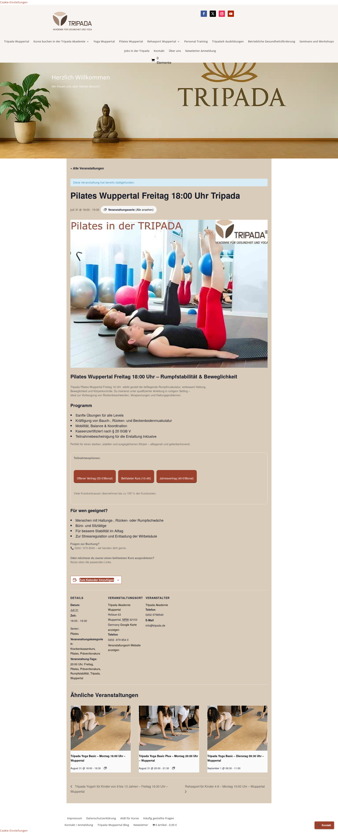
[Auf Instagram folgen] (222, 14)
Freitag (88, 664)
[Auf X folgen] (213, 14)
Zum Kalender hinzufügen (96, 580)
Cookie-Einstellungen (14, 2)
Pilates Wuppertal (131, 41)
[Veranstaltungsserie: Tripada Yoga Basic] (173, 768)
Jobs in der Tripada (136, 51)
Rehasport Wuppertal (161, 41)
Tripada (95, 673)
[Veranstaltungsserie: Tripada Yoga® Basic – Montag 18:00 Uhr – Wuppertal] (105, 768)
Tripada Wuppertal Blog (113, 825)
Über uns (175, 51)
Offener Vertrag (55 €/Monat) (95, 478)
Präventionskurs (90, 653)
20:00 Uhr (76, 664)
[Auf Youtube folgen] (231, 14)
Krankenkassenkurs (82, 649)
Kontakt (159, 51)
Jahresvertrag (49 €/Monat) (177, 478)
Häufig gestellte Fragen (158, 818)
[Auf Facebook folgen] (204, 14)
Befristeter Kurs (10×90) (136, 478)
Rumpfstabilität (79, 673)
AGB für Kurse (129, 818)
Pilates (74, 634)
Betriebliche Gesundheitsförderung (271, 41)
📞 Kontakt (324, 825)
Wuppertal (76, 678)
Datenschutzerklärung (101, 818)
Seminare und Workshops (316, 41)
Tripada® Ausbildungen (228, 41)
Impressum (74, 818)
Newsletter (140, 825)
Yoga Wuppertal (104, 41)
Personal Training (196, 41)
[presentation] (101, 728)
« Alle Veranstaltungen (87, 168)
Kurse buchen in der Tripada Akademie (59, 41)
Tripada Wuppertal (16, 41)
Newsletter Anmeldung (200, 51)
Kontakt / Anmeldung (79, 825)
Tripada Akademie (157, 605)
